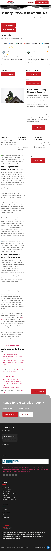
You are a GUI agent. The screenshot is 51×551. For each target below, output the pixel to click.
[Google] (3, 475)
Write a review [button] (44, 47)
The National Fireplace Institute (11, 387)
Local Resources (12, 345)
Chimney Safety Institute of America (12, 381)
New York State (12, 371)
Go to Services (33, 74)
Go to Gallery (8, 74)
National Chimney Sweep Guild (11, 379)
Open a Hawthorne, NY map (10, 354)
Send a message (33, 83)
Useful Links (10, 376)
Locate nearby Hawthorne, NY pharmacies (13, 360)
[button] (4, 2)
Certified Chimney (5, 19)
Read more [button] (4, 62)
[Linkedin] (13, 475)
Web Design (36, 547)
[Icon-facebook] (7, 475)
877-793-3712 (7, 237)
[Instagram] (10, 475)
